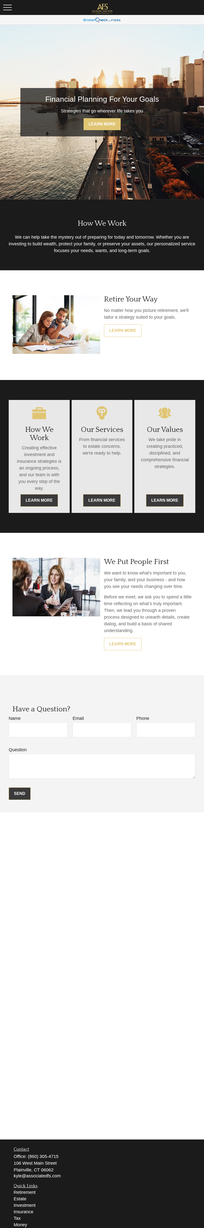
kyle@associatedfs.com (37, 1175)
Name (15, 718)
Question (18, 749)
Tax (17, 1218)
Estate (20, 1198)
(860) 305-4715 (43, 1156)
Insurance (23, 1211)
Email (78, 718)
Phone (142, 718)
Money (20, 1224)
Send (19, 793)
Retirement (25, 1192)
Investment (25, 1205)
